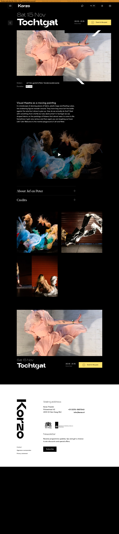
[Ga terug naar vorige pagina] (10, 23)
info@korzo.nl (79, 412)
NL (91, 5)
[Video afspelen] (59, 155)
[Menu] (10, 5)
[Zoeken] (83, 6)
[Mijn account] (102, 5)
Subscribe (50, 449)
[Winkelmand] (110, 6)
